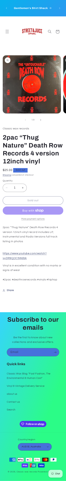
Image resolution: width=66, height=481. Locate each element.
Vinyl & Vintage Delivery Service (25, 386)
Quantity (8, 181)
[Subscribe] (55, 352)
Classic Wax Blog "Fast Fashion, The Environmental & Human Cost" (28, 375)
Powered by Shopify (48, 472)
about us (12, 394)
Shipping (7, 175)
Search (11, 409)
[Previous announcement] (6, 8)
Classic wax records (27, 472)
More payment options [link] (33, 219)
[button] (7, 32)
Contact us (13, 402)
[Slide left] (25, 120)
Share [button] (10, 290)
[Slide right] (40, 120)
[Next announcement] (59, 8)
